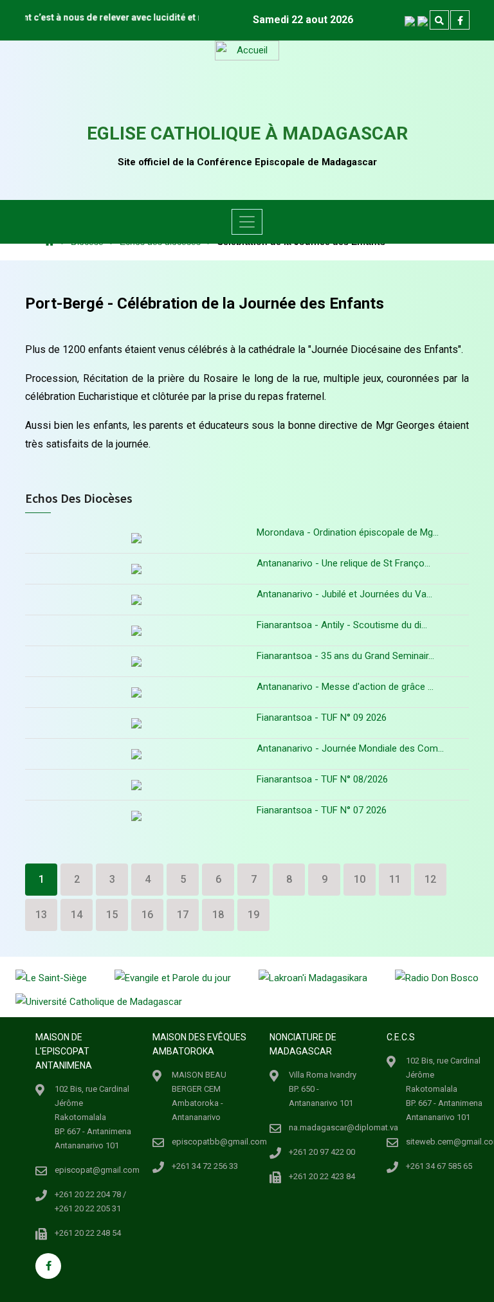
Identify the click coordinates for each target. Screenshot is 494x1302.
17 (182, 915)
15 (112, 915)
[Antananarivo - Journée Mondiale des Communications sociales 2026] (136, 754)
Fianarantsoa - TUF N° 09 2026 (322, 717)
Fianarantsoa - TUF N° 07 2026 (322, 810)
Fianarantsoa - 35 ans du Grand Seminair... (345, 656)
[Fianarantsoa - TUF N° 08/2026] (136, 785)
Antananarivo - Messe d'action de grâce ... (345, 686)
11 (395, 879)
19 (253, 915)
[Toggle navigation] (247, 222)
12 (430, 879)
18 (218, 915)
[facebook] (460, 20)
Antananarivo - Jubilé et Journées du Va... (344, 594)
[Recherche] (439, 20)
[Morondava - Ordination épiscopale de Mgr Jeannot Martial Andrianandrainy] (136, 539)
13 (41, 915)
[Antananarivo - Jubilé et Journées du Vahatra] (136, 599)
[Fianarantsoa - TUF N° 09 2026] (136, 723)
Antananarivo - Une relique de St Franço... (343, 563)
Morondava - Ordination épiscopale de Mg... (348, 532)
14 (76, 915)
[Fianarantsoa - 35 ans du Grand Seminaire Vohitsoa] (136, 661)
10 (359, 879)
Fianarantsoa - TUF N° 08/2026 (322, 779)
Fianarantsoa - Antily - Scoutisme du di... (342, 625)
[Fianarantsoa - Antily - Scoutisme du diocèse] (136, 630)
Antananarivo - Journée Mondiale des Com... (350, 748)
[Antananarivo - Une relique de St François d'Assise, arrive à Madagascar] (136, 569)
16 (147, 915)
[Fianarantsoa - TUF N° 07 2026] (136, 815)
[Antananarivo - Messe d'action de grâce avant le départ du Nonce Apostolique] (136, 692)
